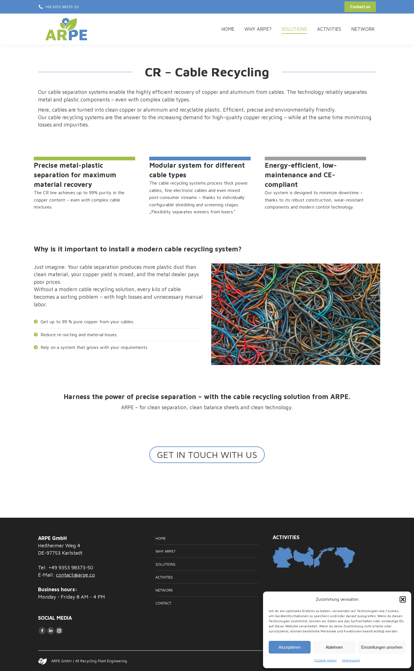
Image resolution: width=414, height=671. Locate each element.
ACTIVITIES (164, 577)
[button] (403, 599)
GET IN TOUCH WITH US (207, 454)
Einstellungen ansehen (381, 647)
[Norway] (324, 557)
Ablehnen (334, 647)
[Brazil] (345, 557)
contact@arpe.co (75, 575)
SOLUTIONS (165, 564)
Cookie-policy (325, 660)
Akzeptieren (290, 647)
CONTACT (163, 603)
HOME (160, 538)
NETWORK (164, 590)
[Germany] (283, 557)
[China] (303, 557)
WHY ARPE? (165, 551)
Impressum (351, 660)
